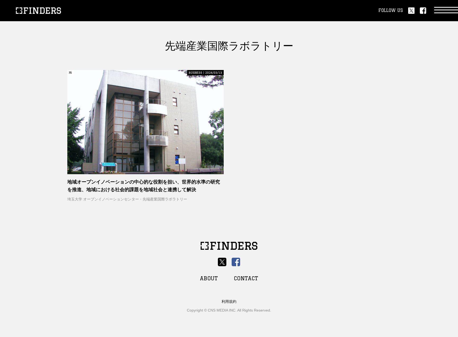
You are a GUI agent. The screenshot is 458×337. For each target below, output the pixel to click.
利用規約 (229, 301)
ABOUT (209, 278)
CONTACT (246, 278)
